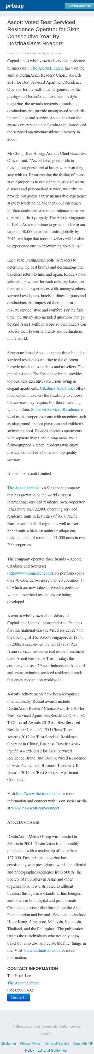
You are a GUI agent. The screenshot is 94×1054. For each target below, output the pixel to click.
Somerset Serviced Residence (55, 409)
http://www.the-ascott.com (38, 793)
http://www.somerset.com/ (30, 573)
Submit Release (79, 6)
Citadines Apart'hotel (57, 388)
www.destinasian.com (41, 950)
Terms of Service (56, 1043)
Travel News (54, 53)
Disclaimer (8, 1043)
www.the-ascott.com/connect (35, 808)
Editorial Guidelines (52, 1050)
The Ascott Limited (47, 68)
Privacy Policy (30, 1043)
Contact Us (19, 997)
